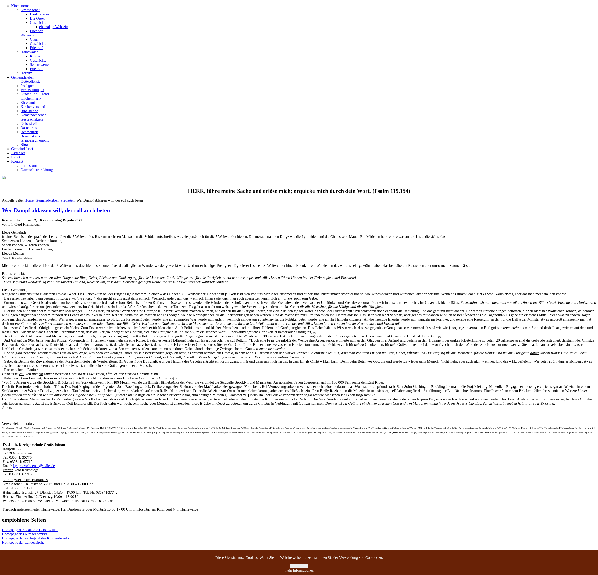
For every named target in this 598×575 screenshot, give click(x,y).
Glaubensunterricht (35, 140)
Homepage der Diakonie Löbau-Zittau (30, 530)
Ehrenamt (28, 102)
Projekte (17, 157)
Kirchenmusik (31, 98)
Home (29, 200)
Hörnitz (26, 73)
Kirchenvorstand (33, 107)
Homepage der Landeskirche (23, 542)
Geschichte (38, 23)
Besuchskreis (30, 136)
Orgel (34, 39)
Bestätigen (299, 566)
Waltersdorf (29, 35)
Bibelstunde (29, 111)
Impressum (29, 166)
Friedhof (36, 31)
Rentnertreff (29, 132)
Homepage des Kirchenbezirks (24, 534)
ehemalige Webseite (53, 27)
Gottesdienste (30, 81)
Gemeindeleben (22, 77)
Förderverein (39, 14)
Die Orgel (37, 18)
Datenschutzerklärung (37, 170)
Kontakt (17, 161)
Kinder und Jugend (35, 94)
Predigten (28, 86)
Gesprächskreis (32, 119)
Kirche (35, 56)
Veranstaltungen (32, 90)
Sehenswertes (40, 65)
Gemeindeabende (33, 115)
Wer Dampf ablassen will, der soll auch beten (56, 210)
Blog (24, 144)
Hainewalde (29, 52)
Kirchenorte (20, 6)
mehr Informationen (299, 570)
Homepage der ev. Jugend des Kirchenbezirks (35, 538)
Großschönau (30, 10)
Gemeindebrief (22, 149)
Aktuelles (18, 153)
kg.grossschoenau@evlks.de (34, 466)
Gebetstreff (29, 123)
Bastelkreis (29, 128)
